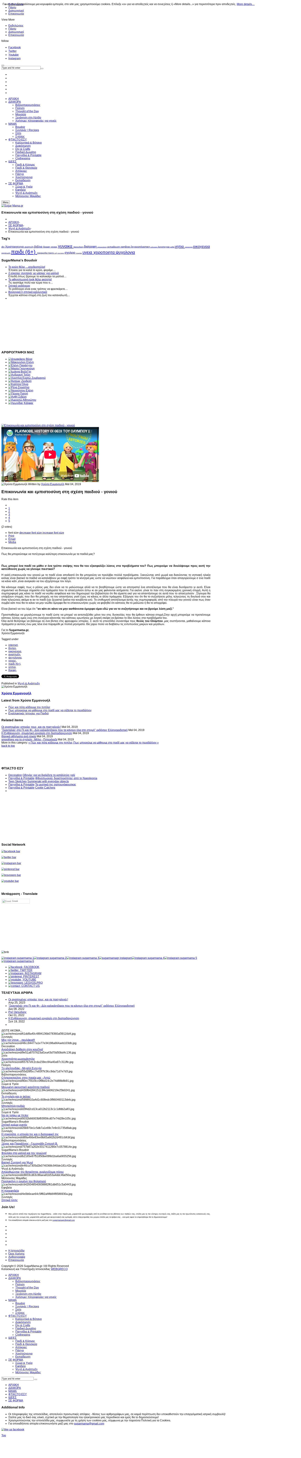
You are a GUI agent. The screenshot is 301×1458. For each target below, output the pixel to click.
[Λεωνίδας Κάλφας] (20, 403)
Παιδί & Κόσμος (25, 1341)
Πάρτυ (12, 28)
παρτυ (51, 253)
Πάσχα (19, 1350)
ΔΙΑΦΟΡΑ (14, 1278)
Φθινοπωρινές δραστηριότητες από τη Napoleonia (66, 778)
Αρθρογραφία (16, 1256)
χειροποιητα (104, 252)
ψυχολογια (125, 252)
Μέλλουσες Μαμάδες (28, 1372)
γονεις (54, 246)
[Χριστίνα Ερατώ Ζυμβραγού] (27, 377)
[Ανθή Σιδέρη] (17, 396)
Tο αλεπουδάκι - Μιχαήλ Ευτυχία (21, 1068)
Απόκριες (21, 1347)
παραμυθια (42, 253)
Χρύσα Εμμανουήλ (52, 484)
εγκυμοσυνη (102, 247)
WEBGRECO (59, 1269)
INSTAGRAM (32, 973)
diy (3, 246)
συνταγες (61, 253)
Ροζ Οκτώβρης (17, 1012)
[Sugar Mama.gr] (12, 205)
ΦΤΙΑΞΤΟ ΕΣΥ (17, 1315)
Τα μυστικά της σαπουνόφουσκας (55, 784)
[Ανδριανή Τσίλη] (19, 374)
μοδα (172, 247)
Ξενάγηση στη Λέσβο (28, 1293)
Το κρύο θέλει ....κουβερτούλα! (26, 266)
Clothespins (22, 1334)
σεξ (56, 253)
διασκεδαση (79, 247)
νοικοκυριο (189, 247)
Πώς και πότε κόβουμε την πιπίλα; (29, 707)
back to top (8, 745)
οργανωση (6, 253)
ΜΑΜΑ (12, 1300)
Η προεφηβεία (10, 1190)
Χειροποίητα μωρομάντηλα (17, 1058)
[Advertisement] (105, 324)
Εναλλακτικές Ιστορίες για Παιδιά (28, 713)
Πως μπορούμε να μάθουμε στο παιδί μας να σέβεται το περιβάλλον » (116, 742)
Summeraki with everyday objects (48, 781)
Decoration (15, 775)
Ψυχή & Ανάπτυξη (19, 228)
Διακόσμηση (23, 1322)
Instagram (14, 58)
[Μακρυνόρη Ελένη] (21, 362)
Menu (5, 202)
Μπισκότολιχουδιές (13, 1105)
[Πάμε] (42, 68)
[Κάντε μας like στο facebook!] (17, 1429)
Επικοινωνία (16, 13)
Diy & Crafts (22, 1325)
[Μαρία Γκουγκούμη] (21, 368)
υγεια (88, 252)
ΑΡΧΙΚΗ (13, 222)
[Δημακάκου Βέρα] (20, 359)
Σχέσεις (20, 1312)
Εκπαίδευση (22, 1356)
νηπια (180, 246)
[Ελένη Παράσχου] (20, 365)
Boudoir (20, 1303)
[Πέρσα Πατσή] (18, 393)
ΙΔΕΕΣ (12, 1337)
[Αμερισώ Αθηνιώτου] (22, 399)
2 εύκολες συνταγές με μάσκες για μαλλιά (33, 273)
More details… (246, 4)
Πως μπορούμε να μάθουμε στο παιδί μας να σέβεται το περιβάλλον (49, 710)
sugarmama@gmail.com (89, 1423)
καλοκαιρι (154, 247)
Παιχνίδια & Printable (21, 778)
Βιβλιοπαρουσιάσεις (27, 1281)
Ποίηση (20, 1284)
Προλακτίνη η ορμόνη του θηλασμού (23, 1181)
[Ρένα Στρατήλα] (18, 387)
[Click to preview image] (38, 425)
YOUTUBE (28, 979)
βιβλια (38, 246)
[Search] (35, 1379)
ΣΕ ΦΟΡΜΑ (15, 225)
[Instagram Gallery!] (17, 957)
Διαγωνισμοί (16, 10)
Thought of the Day (27, 1287)
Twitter (12, 51)
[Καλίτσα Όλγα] (18, 384)
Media (12, 542)
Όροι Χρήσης (16, 1253)
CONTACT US (30, 985)
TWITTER (25, 970)
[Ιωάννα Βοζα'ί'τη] (19, 371)
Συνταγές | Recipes (27, 1306)
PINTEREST (30, 976)
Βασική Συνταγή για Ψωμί (17, 1162)
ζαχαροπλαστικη (140, 246)
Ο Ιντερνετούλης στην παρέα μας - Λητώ (25, 1077)
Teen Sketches (17, 781)
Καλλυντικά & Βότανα (28, 1319)
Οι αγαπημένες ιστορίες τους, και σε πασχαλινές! (31, 726)
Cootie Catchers (45, 787)
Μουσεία (20, 1290)
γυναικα (66, 246)
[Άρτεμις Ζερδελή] (20, 381)
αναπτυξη (29, 247)
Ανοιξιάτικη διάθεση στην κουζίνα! (22, 1049)
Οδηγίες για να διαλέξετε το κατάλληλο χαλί (49, 775)
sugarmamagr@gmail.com (63, 1220)
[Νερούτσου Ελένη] (20, 390)
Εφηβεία (20, 1366)
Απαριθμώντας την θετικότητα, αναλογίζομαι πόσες (32, 1171)
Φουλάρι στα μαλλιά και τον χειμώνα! (24, 1153)
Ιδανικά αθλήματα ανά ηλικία (18, 736)
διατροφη (91, 246)
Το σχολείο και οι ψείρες (16, 1096)
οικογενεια (201, 246)
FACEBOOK (30, 967)
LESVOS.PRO (33, 982)
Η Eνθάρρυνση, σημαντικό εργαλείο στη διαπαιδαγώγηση (36, 733)
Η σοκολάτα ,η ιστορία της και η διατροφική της (30, 1134)
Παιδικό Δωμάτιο (25, 1328)
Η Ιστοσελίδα (16, 1250)
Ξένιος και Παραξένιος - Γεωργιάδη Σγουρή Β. (29, 1143)
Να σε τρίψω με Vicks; (15, 1115)
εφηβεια (126, 246)
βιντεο (12, 648)
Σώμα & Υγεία (23, 1362)
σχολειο (70, 252)
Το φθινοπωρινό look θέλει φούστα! (30, 279)
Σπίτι (18, 1309)
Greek (14, 901)
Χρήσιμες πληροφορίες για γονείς (36, 1297)
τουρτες (79, 253)
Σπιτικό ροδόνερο (19, 285)
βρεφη (47, 246)
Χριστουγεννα (15, 246)
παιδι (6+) (24, 252)
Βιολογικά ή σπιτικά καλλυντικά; (27, 292)
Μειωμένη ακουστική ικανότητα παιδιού (25, 1087)
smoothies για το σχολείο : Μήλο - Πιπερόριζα (29, 739)
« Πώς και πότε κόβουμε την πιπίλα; (50, 742)
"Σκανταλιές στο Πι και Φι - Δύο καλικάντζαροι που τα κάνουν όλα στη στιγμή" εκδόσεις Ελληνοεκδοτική (64, 730)
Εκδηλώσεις (16, 25)
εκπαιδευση (114, 246)
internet (13, 645)
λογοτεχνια (164, 247)
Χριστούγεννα (23, 1353)
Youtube (13, 54)
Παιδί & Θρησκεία (26, 1344)
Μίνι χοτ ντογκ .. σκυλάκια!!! (18, 1039)
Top (3, 1435)
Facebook (14, 47)
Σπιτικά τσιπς (9, 1200)
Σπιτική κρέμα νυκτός (14, 1124)
